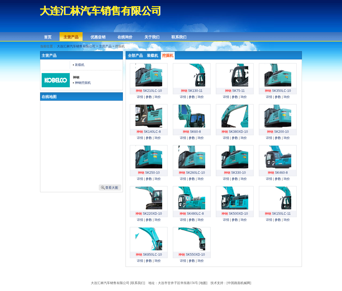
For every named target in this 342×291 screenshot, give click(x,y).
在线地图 (49, 97)
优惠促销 (98, 37)
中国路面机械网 (239, 283)
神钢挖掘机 (83, 83)
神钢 (76, 77)
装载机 (152, 55)
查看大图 (111, 188)
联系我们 (179, 37)
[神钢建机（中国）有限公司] (56, 86)
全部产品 (135, 55)
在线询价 (125, 37)
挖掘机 (167, 55)
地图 (203, 283)
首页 (48, 37)
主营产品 (71, 37)
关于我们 (152, 37)
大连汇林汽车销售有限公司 (76, 46)
